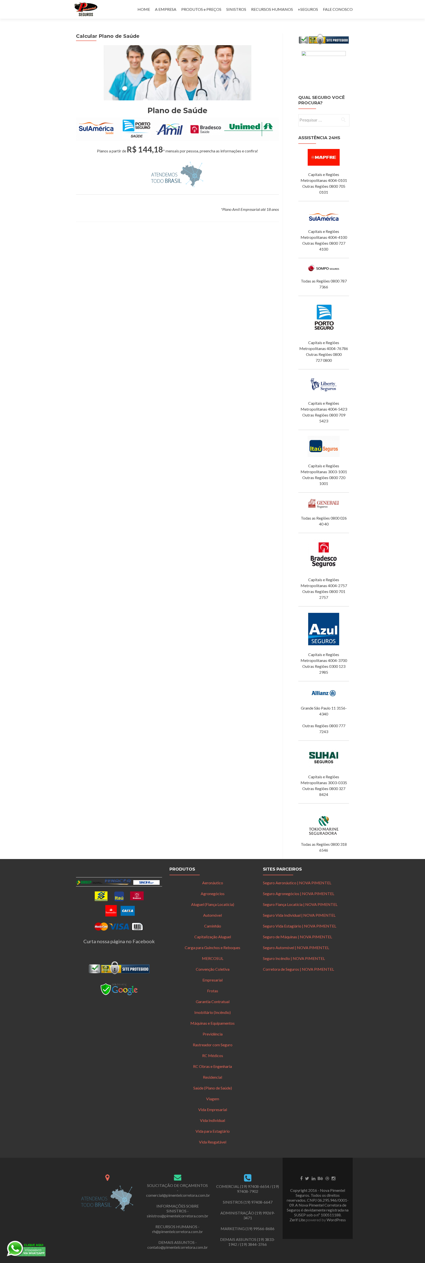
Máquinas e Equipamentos (212, 1023)
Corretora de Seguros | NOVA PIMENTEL (298, 969)
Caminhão (212, 926)
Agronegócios (213, 893)
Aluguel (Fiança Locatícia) (212, 904)
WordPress (336, 1219)
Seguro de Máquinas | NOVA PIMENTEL (297, 936)
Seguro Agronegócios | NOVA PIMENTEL (298, 893)
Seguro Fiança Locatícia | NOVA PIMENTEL (300, 904)
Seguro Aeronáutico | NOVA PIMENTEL (297, 882)
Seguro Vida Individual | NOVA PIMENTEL (299, 915)
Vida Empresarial (212, 1109)
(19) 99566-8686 (259, 1228)
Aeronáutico (212, 882)
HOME (143, 9)
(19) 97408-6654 (254, 1186)
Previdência (213, 1034)
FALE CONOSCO (338, 9)
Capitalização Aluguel (212, 936)
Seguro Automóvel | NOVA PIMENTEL (296, 947)
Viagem (212, 1098)
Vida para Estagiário (213, 1131)
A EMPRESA (165, 9)
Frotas (212, 990)
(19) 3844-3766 (253, 1244)
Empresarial (212, 980)
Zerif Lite (297, 1219)
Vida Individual (212, 1120)
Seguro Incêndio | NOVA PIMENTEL (294, 958)
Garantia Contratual (212, 1001)
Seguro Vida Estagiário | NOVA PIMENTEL (299, 926)
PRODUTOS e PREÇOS (201, 9)
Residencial (212, 1077)
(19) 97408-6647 (258, 1202)
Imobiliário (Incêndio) (212, 1012)
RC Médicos (212, 1055)
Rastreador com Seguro (212, 1044)
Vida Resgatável (212, 1142)
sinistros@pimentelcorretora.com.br (177, 1215)
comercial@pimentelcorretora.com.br (178, 1195)
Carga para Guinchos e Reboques (212, 947)
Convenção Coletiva (212, 969)
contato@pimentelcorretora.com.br (177, 1247)
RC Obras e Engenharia (212, 1066)
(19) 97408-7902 (258, 1189)
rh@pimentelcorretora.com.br (177, 1231)
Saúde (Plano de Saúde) (212, 1088)
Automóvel (212, 915)
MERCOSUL (212, 958)
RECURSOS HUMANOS (272, 9)
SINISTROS (236, 9)
